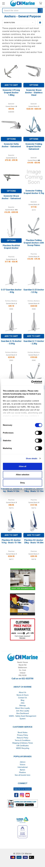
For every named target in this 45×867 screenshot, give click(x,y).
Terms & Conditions (22, 740)
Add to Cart (11, 85)
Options (33, 85)
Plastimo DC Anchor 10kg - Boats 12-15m (34, 489)
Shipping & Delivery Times (22, 743)
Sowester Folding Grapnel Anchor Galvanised (34, 146)
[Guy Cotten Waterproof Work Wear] (22, 604)
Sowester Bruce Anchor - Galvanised (11, 197)
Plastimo (22, 772)
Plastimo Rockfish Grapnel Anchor (11, 246)
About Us (22, 692)
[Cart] (41, 3)
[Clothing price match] (22, 629)
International (23, 767)
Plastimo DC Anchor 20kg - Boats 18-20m (34, 541)
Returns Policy (22, 738)
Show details (31, 458)
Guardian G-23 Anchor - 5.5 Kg (34, 291)
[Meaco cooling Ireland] (22, 579)
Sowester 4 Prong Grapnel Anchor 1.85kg (11, 92)
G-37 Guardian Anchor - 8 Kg (11, 291)
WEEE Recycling (22, 748)
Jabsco (22, 762)
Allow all (22, 466)
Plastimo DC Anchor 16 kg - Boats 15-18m (11, 541)
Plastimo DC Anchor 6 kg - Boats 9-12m (11, 489)
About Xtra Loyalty (22, 708)
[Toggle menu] (3, 3)
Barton (22, 770)
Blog (22, 700)
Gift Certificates (22, 746)
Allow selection (22, 475)
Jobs (22, 703)
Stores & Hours (22, 695)
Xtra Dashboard (22, 713)
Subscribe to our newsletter (22, 789)
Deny (22, 483)
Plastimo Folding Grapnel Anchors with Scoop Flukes (34, 242)
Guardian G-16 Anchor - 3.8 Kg (11, 342)
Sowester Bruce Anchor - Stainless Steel (33, 92)
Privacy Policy (22, 735)
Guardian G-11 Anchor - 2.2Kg (34, 342)
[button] (40, 22)
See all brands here (22, 775)
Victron (22, 765)
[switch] (38, 433)
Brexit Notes (22, 732)
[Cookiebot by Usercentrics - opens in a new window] (31, 382)
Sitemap (22, 705)
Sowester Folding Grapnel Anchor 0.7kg (34, 192)
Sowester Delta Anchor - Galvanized (11, 145)
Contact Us (22, 698)
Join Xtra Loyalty (22, 711)
